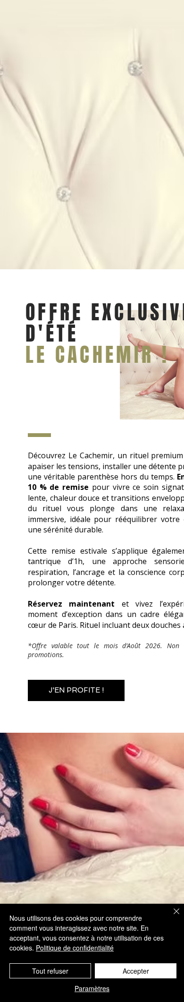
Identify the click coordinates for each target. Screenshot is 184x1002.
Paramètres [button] (92, 988)
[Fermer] (170, 917)
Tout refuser (50, 971)
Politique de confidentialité (75, 947)
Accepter (136, 971)
